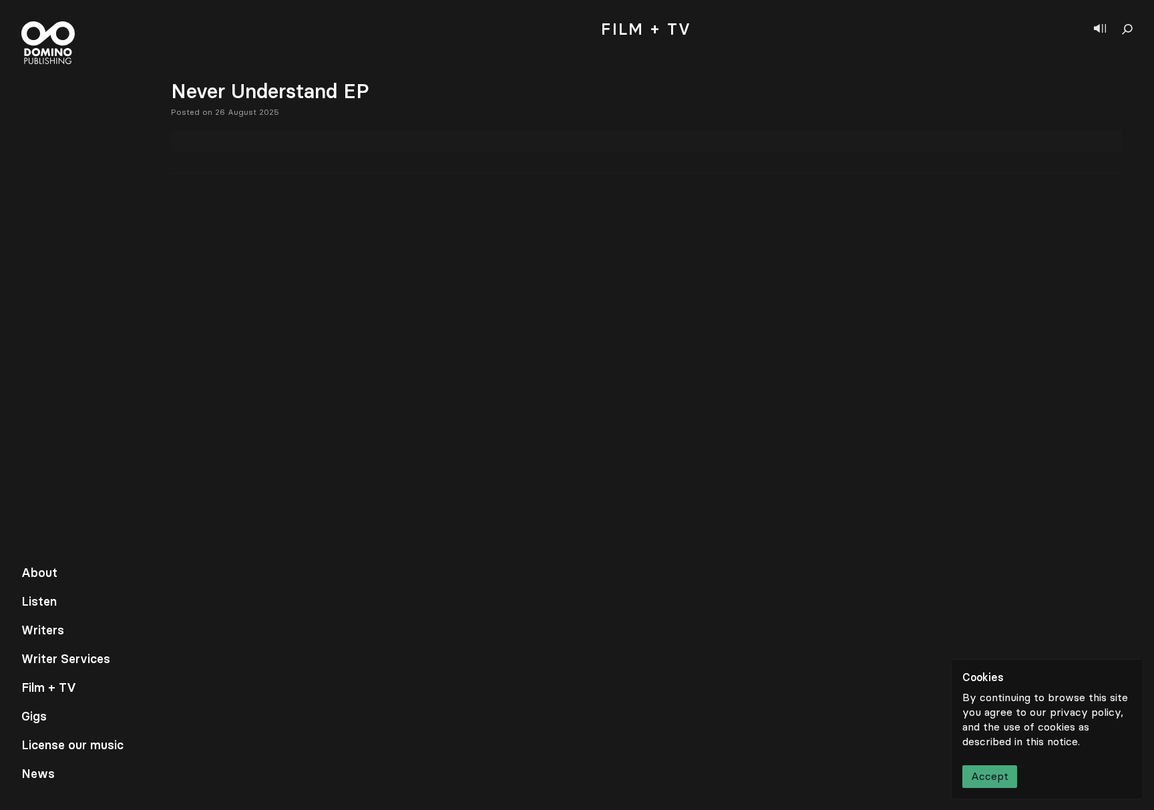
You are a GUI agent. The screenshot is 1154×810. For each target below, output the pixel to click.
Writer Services (65, 659)
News (38, 774)
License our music (72, 745)
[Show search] (1127, 29)
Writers (42, 630)
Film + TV (48, 687)
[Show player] (1100, 29)
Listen (39, 601)
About (39, 573)
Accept (989, 776)
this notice (1052, 741)
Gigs (34, 716)
